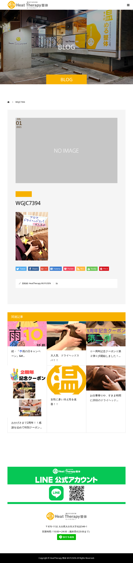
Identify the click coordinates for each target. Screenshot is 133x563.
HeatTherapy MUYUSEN (40, 283)
